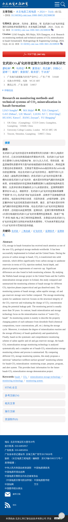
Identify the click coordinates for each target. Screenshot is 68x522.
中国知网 (9, 484)
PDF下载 (36, 54)
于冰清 (45, 72)
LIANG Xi (38, 114)
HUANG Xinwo (11, 117)
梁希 (5, 72)
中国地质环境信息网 (15, 472)
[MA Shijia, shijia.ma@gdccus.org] (36, 110)
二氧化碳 (26, 231)
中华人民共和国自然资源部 (18, 468)
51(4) (51, 11)
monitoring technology (13, 380)
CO (25, 377)
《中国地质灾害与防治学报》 (19, 480)
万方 (36, 484)
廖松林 (6, 68)
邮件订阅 (16, 494)
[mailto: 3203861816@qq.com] (20, 110)
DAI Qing (54, 114)
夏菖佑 (36, 68)
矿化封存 (38, 231)
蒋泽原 (34, 72)
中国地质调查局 (41, 468)
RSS (14, 505)
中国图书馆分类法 (13, 488)
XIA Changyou (49, 110)
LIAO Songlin (10, 110)
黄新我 (24, 72)
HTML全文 (11, 387)
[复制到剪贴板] (52, 29)
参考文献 (12, 395)
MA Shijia (28, 110)
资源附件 (11, 419)
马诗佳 (20, 68)
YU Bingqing (48, 117)
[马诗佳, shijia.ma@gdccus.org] (26, 68)
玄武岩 (15, 231)
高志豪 (46, 68)
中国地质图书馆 (41, 480)
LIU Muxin (24, 114)
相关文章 (10, 403)
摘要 (7, 142)
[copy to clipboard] (61, 43)
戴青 (14, 72)
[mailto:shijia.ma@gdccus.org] (29, 68)
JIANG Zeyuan (30, 117)
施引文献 (10, 411)
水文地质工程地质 (26, 11)
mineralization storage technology (45, 377)
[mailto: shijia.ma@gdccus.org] (39, 110)
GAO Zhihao (9, 114)
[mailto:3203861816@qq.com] (13, 68)
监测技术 (50, 231)
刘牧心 (57, 68)
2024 (42, 11)
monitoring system (34, 380)
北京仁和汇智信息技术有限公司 (30, 518)
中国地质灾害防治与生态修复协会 (21, 476)
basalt (18, 377)
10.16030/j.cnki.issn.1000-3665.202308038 (33, 15)
